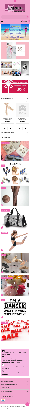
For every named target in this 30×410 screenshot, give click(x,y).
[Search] (27, 17)
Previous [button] (26, 101)
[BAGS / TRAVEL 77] (15, 208)
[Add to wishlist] (11, 128)
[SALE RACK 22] (15, 321)
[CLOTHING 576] (15, 231)
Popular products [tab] (7, 132)
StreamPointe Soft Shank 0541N (22, 119)
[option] (7, 117)
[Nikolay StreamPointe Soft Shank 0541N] (22, 110)
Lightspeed (8, 408)
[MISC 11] (15, 298)
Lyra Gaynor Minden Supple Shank (7, 119)
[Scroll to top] (27, 404)
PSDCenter (23, 406)
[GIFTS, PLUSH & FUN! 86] (15, 276)
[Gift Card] (15, 81)
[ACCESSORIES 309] (15, 141)
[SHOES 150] (15, 253)
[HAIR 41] (15, 164)
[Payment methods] (3, 400)
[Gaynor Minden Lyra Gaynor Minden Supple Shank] (7, 110)
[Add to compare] (4, 128)
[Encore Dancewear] (15, 8)
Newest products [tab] (7, 98)
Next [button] (28, 101)
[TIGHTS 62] (15, 186)
